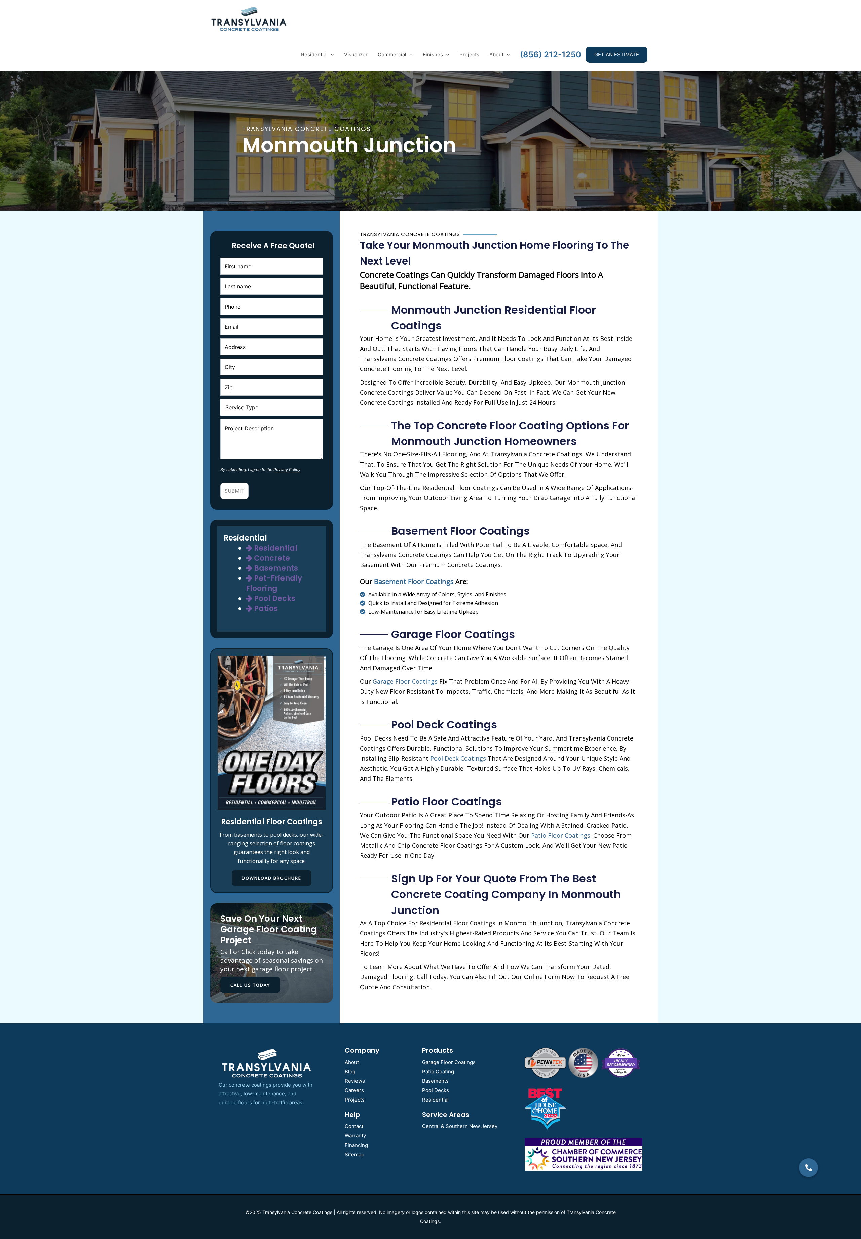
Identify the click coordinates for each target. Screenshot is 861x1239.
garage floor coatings (405, 681)
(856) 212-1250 (550, 54)
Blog (350, 1071)
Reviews (355, 1081)
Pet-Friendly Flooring (274, 583)
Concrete (271, 558)
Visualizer (356, 54)
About (496, 54)
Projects (469, 54)
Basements (275, 568)
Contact (354, 1126)
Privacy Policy (287, 469)
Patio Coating (438, 1071)
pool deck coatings (458, 758)
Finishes (433, 54)
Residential (314, 54)
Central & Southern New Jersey (459, 1126)
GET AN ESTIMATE (616, 54)
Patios (265, 608)
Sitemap (354, 1154)
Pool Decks (273, 598)
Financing (356, 1145)
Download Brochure (271, 878)
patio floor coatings (560, 835)
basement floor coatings (414, 581)
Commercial (392, 54)
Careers (354, 1090)
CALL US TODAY (250, 985)
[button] (808, 1167)
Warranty (355, 1135)
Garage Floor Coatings (449, 1062)
